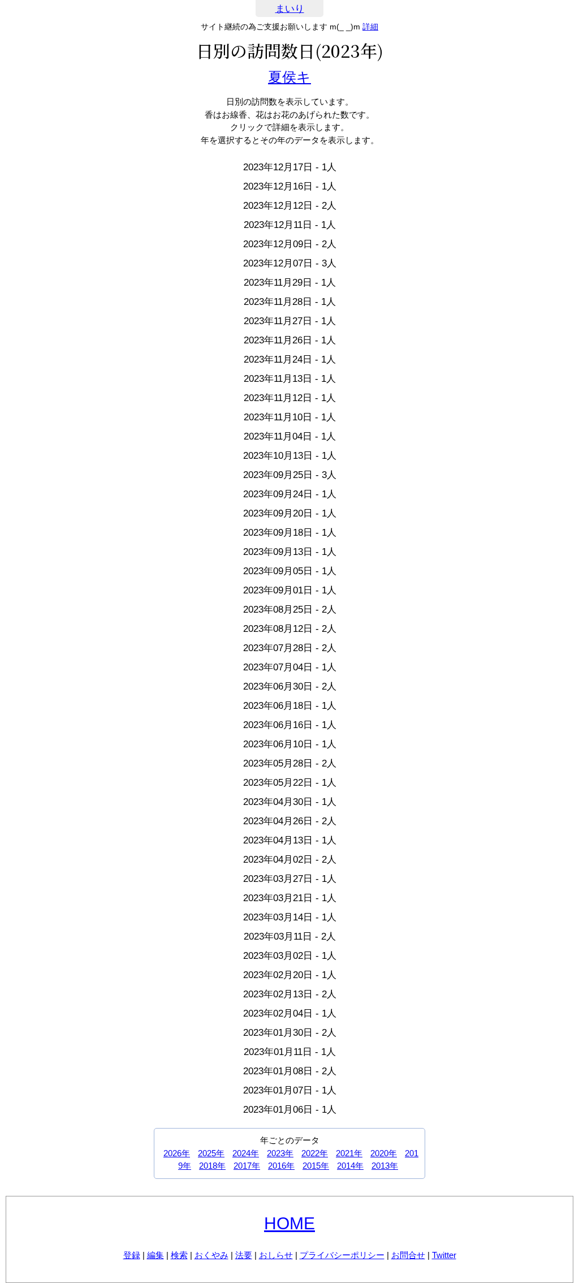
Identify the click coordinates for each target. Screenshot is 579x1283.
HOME (289, 1223)
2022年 (314, 1153)
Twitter (444, 1255)
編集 (155, 1255)
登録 (131, 1255)
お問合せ (408, 1255)
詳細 (370, 26)
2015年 (316, 1165)
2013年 (384, 1165)
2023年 (280, 1153)
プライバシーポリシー (342, 1255)
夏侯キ (289, 77)
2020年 (383, 1153)
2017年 (247, 1165)
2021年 (349, 1153)
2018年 (212, 1165)
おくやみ (211, 1255)
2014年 (350, 1165)
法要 (243, 1255)
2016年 (281, 1165)
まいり (289, 8)
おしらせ (276, 1255)
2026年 (176, 1153)
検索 (179, 1255)
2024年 (245, 1153)
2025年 (211, 1153)
